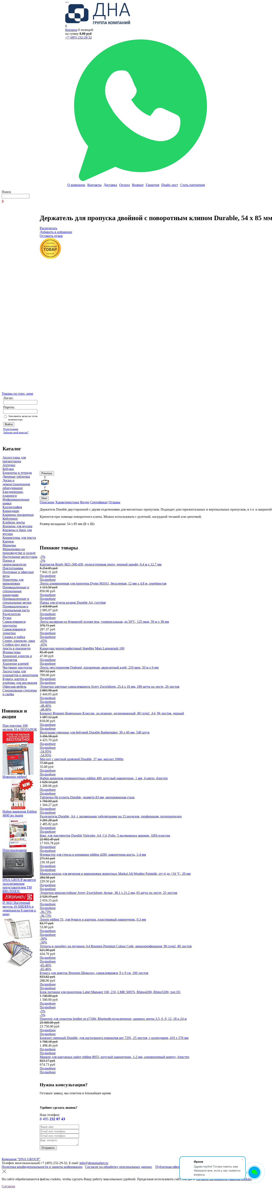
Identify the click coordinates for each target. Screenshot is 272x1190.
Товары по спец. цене (17, 393)
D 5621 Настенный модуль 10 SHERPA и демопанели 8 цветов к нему (19, 908)
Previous (46, 473)
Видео (84, 502)
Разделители (12, 614)
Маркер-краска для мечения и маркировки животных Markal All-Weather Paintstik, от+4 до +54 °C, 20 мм (115, 873)
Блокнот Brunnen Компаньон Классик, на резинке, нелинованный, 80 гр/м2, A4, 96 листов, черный (112, 713)
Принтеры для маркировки (13, 581)
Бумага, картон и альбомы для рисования (20, 681)
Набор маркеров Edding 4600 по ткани (20, 813)
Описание (47, 502)
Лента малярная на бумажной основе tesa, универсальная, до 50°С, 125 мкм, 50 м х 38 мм (104, 621)
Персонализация (15, 850)
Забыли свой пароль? (15, 432)
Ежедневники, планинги (13, 493)
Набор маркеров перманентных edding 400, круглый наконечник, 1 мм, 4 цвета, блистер (104, 778)
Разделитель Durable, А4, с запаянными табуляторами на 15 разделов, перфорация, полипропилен (111, 816)
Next (44, 498)
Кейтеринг (10, 518)
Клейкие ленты (14, 522)
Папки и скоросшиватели (14, 562)
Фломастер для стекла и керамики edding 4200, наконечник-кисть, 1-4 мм (93, 854)
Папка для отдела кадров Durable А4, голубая (73, 602)
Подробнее (48, 576)
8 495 (52, 1119)
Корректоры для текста (19, 537)
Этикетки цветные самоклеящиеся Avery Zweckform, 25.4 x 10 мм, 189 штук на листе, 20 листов (109, 686)
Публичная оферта (168, 1167)
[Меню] (67, 2)
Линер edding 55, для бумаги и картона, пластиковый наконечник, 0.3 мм (93, 919)
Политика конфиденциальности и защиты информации (42, 1167)
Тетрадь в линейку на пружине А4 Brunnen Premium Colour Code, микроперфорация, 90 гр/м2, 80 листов (116, 946)
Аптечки (9, 465)
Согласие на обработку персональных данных (118, 1167)
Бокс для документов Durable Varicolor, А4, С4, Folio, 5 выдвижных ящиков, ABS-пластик (105, 835)
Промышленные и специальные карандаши (16, 591)
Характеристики (67, 502)
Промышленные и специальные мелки (17, 600)
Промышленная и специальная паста (16, 608)
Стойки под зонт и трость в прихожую (17, 646)
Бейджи (8, 469)
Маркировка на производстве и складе (19, 551)
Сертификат (99, 502)
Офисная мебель (14, 686)
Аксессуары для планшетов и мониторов (20, 673)
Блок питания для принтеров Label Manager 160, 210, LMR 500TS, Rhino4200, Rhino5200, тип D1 (110, 992)
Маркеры (9, 545)
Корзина (71, 30)
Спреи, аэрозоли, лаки (19, 641)
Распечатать (48, 228)
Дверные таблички (16, 476)
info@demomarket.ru (93, 1163)
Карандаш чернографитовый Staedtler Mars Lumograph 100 (82, 648)
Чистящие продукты (17, 667)
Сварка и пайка (14, 637)
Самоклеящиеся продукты (14, 623)
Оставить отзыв (51, 236)
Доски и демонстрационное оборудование (16, 484)
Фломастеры (12, 652)
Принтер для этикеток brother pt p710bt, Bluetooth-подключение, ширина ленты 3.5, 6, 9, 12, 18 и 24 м (113, 1019)
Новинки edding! (15, 776)
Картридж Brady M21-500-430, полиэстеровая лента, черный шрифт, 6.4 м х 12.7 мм (101, 564)
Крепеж (8, 541)
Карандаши (11, 511)
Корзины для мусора (17, 526)
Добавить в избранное (56, 232)
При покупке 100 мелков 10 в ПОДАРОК (20, 727)
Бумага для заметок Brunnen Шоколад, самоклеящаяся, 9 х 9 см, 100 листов (94, 973)
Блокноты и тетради (17, 473)
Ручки (7, 618)
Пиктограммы (13, 568)
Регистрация (10, 429)
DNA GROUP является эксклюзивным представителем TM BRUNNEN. (19, 885)
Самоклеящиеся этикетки (14, 631)
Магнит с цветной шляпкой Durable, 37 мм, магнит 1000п (81, 759)
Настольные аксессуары (20, 557)
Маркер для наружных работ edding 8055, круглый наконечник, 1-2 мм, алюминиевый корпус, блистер (114, 1057)
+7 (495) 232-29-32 (78, 37)
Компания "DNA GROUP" (21, 1159)
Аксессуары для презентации (14, 459)
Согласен (8, 1186)
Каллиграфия (12, 507)
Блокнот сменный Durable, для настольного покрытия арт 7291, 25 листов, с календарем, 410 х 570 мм (114, 1038)
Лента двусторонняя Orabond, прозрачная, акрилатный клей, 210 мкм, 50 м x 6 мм (99, 667)
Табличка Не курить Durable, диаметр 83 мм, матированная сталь (87, 797)
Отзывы (114, 502)
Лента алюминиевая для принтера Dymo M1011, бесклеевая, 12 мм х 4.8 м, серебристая (103, 583)
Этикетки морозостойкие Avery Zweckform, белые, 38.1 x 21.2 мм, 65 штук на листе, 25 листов (108, 893)
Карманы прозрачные (18, 515)
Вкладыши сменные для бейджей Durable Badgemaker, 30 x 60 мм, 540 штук (95, 732)
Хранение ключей (16, 663)
